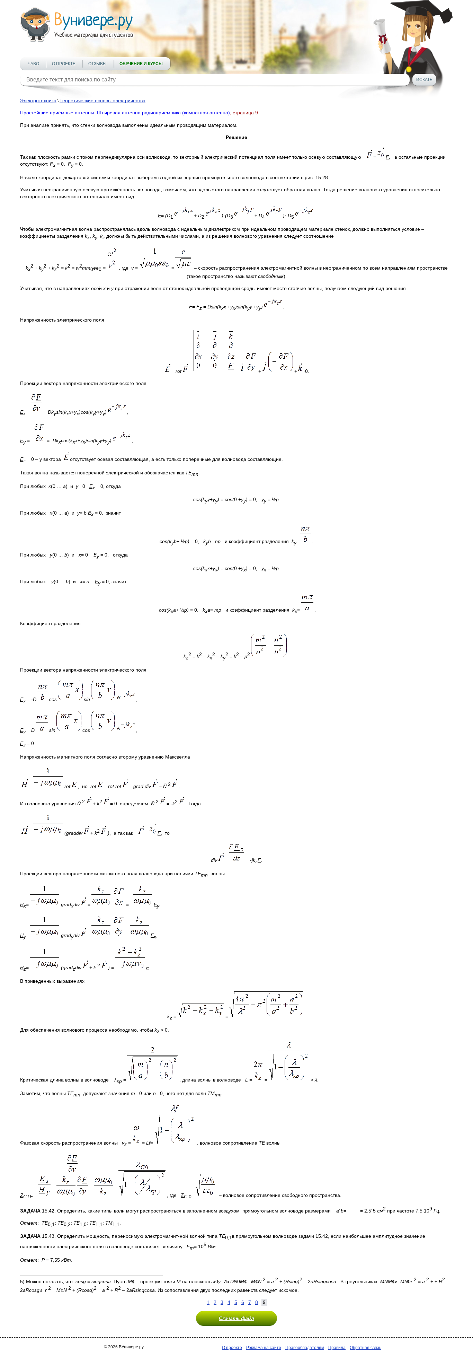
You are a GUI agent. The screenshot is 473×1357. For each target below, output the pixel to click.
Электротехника (38, 100)
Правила (337, 1347)
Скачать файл (236, 1318)
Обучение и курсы (141, 63)
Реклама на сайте (263, 1347)
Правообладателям (304, 1347)
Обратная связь (365, 1347)
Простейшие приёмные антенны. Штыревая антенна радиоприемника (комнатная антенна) (125, 112)
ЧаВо (33, 63)
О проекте (63, 63)
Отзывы (97, 63)
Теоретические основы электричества (102, 100)
